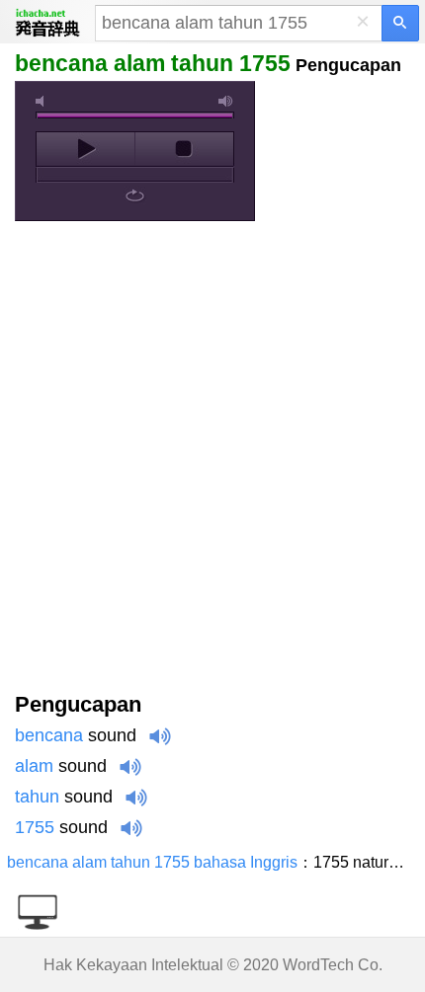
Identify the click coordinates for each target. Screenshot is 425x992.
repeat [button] (135, 195)
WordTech (318, 964)
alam (34, 766)
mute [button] (43, 101)
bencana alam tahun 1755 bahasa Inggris (152, 862)
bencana (49, 735)
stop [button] (184, 149)
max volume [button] (226, 101)
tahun (37, 796)
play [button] (85, 149)
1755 (34, 827)
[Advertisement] (212, 461)
